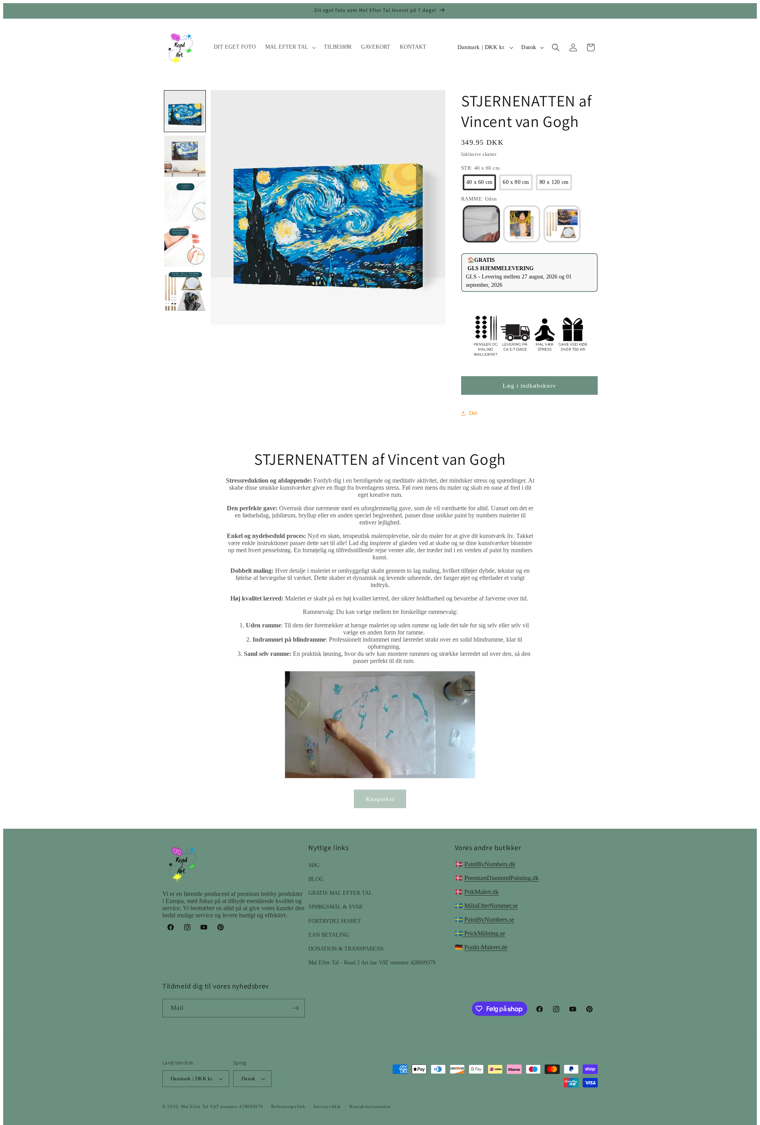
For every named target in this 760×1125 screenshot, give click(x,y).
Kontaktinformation (370, 1106)
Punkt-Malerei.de (485, 947)
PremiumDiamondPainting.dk (501, 878)
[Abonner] (295, 1008)
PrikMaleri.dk (481, 891)
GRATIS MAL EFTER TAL (340, 893)
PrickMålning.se (484, 933)
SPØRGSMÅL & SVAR (335, 907)
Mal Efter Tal (195, 1106)
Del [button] (473, 413)
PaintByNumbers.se (489, 919)
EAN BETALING (328, 935)
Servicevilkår (327, 1106)
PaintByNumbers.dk (489, 864)
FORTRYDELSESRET (334, 921)
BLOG (315, 879)
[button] (289, 47)
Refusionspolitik (288, 1106)
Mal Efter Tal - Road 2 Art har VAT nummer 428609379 (371, 963)
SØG (313, 865)
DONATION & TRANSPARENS (346, 949)
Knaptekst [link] (380, 799)
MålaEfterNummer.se (491, 905)
